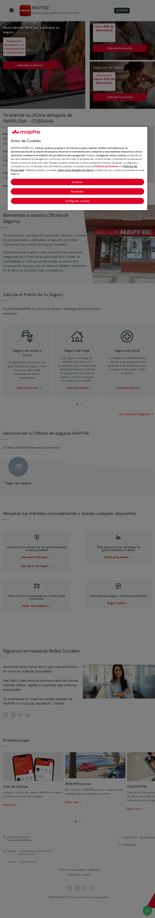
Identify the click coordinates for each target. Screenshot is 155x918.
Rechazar (77, 191)
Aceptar (77, 182)
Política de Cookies (107, 166)
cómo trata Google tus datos (75, 170)
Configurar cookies (77, 200)
